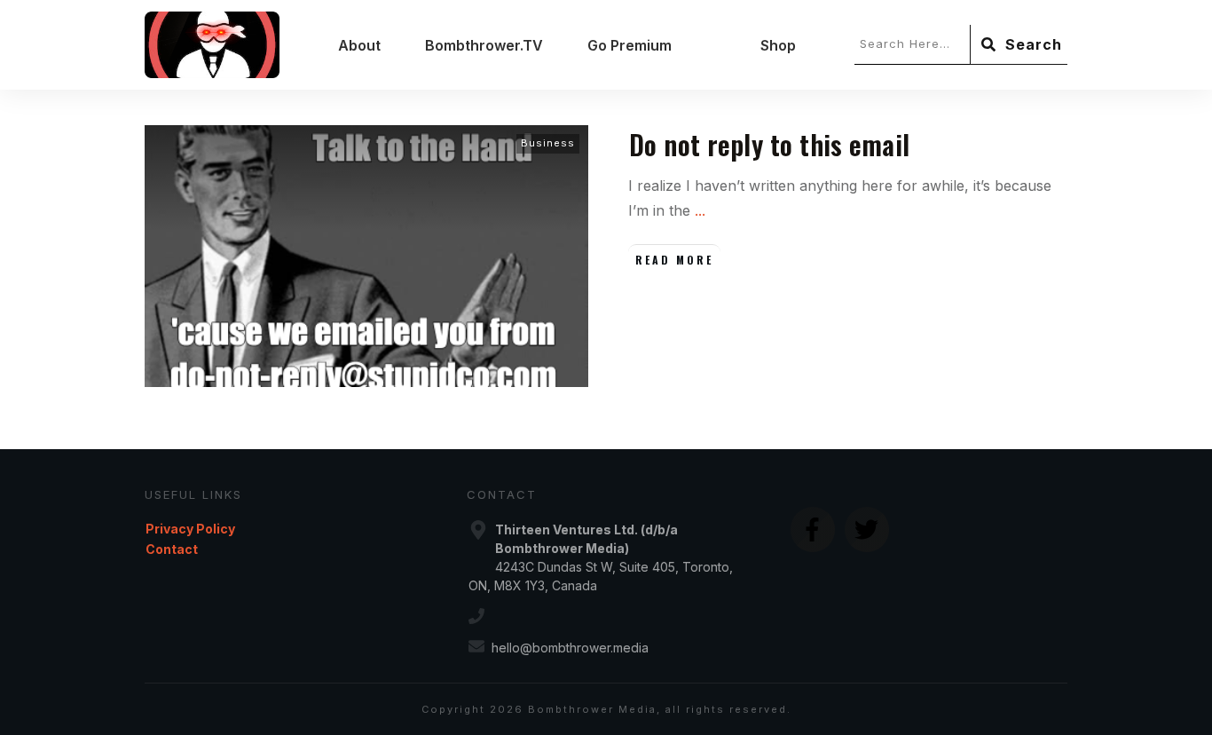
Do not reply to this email (769, 144)
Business (548, 143)
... (700, 210)
